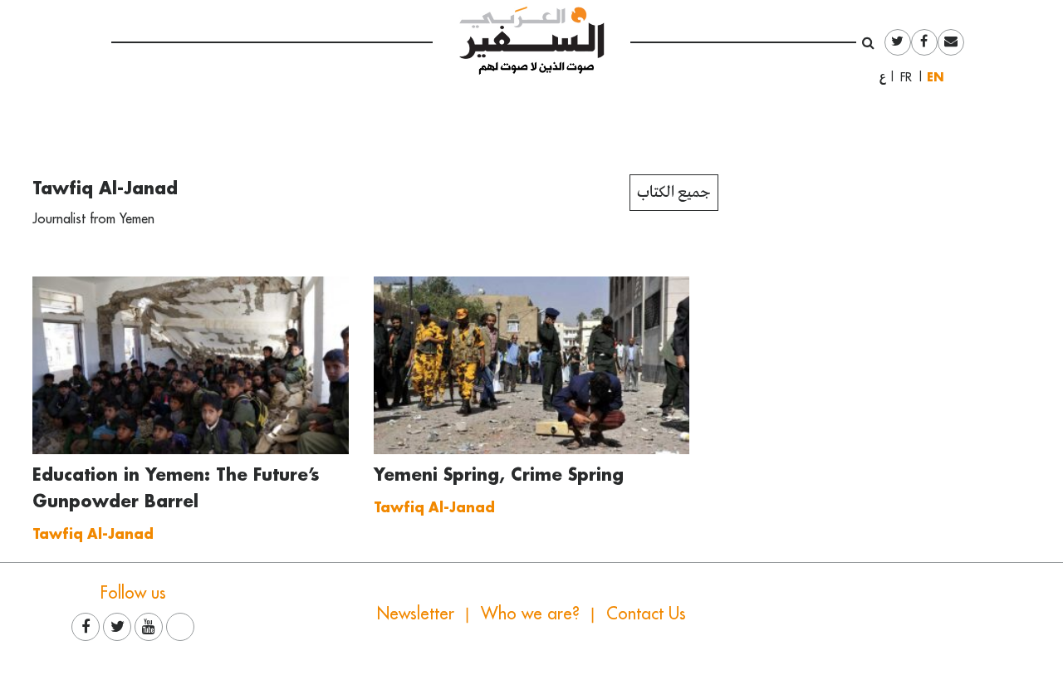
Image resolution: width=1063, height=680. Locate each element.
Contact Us (646, 613)
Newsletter (415, 613)
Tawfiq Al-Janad (105, 187)
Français (911, 77)
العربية (882, 77)
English (939, 77)
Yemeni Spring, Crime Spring (499, 474)
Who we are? (530, 613)
